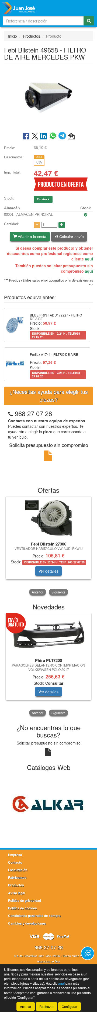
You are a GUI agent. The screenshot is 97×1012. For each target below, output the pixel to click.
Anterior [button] (37, 592)
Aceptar (25, 1006)
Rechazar (46, 1006)
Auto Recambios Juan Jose (34, 956)
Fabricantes (17, 877)
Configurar (69, 1006)
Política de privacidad (24, 900)
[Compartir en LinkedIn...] (43, 136)
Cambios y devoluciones (27, 923)
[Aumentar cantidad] (61, 225)
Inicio (12, 36)
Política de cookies (22, 908)
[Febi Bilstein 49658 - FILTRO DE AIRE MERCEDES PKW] (48, 97)
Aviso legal (16, 892)
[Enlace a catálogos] (48, 803)
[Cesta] (77, 7)
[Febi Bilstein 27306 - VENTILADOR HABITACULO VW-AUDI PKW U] (48, 518)
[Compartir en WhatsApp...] (53, 136)
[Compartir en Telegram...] (63, 136)
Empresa (15, 854)
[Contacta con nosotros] (87, 953)
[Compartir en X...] (35, 136)
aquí (89, 259)
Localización (17, 869)
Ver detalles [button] (48, 571)
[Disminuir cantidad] (37, 225)
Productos (31, 36)
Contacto (15, 862)
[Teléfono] (10, 413)
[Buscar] (89, 20)
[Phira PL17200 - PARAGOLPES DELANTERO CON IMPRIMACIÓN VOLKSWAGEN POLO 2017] (48, 634)
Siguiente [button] (58, 592)
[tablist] (48, 546)
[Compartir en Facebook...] (26, 136)
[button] (71, 136)
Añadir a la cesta (31, 236)
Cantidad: (11, 224)
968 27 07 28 (33, 413)
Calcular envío (71, 236)
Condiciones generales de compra (34, 915)
